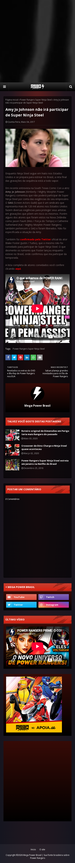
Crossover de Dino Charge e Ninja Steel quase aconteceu (44, 447)
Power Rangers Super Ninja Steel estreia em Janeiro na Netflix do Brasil (45, 462)
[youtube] (21, 597)
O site (42, 849)
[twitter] (21, 605)
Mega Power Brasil (37, 406)
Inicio (33, 849)
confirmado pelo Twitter (35, 239)
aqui (18, 268)
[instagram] (53, 605)
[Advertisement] (37, 41)
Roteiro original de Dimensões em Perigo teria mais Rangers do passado (45, 432)
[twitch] (53, 597)
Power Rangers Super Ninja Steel (36, 99)
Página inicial (11, 99)
